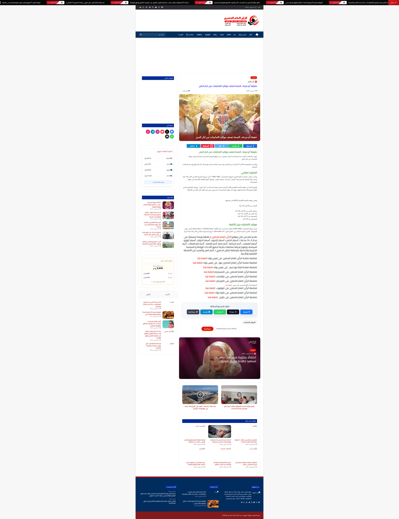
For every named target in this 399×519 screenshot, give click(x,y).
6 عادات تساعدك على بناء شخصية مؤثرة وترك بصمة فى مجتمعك (221, 441)
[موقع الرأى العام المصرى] (241, 20)
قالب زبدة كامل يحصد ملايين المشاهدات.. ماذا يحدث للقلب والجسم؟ (370, 2)
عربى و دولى (242, 34)
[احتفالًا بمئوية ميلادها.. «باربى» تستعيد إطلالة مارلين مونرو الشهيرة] (168, 205)
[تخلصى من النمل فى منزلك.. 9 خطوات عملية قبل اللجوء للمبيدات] (245, 431)
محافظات (199, 34)
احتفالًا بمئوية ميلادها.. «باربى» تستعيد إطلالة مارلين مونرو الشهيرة (235, 361)
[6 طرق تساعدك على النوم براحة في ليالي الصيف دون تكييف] (168, 235)
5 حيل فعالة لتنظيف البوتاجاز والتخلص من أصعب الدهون (222, 463)
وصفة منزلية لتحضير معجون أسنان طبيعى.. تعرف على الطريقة (194, 441)
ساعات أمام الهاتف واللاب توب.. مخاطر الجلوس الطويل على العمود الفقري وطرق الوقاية (159, 2)
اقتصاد (229, 34)
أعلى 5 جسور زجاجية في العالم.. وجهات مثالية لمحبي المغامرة (151, 242)
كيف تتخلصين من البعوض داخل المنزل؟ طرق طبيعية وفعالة (195, 463)
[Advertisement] (199, 55)
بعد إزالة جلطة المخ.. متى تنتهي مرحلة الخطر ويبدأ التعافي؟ (85, 2)
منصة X (232, 312)
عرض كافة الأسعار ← (158, 182)
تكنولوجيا (207, 34)
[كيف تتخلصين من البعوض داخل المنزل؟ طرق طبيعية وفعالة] (193, 454)
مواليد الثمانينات (248, 322)
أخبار (250, 34)
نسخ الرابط (191, 312)
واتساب (218, 312)
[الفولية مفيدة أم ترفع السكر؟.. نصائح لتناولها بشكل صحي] (168, 315)
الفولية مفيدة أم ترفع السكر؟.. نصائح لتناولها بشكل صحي (304, 2)
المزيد (181, 34)
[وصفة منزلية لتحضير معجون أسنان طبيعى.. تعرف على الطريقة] (193, 431)
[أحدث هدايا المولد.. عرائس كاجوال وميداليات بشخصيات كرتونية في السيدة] (168, 215)
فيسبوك (245, 312)
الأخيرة (167, 294)
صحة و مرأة (189, 34)
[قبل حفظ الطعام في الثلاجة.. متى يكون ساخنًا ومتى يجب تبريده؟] (168, 225)
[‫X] (256, 502)
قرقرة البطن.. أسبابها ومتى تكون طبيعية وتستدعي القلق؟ (21, 2)
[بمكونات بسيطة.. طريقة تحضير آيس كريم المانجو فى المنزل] (245, 454)
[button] (217, 20)
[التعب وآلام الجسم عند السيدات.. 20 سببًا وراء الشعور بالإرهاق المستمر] (168, 324)
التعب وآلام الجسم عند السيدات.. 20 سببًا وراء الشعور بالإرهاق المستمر (237, 2)
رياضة (215, 34)
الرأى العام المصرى (221, 237)
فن (234, 34)
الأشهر (148, 294)
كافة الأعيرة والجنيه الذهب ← (158, 281)
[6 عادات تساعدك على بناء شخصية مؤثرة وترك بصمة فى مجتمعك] (219, 431)
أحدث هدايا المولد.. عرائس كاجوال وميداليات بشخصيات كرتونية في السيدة (152, 214)
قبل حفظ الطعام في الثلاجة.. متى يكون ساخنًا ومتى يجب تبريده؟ (152, 224)
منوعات (254, 77)
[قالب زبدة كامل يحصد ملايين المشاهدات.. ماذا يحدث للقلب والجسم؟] (168, 305)
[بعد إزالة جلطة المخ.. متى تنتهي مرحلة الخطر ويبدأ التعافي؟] (168, 346)
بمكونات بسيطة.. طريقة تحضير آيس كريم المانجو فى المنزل (246, 463)
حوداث (222, 34)
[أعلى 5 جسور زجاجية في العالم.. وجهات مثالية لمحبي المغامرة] (168, 244)
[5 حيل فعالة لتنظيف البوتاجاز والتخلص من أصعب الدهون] (219, 454)
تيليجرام (205, 312)
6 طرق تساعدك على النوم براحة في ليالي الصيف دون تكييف (151, 233)
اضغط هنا (208, 272)
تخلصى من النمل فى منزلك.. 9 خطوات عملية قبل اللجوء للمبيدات (245, 441)
